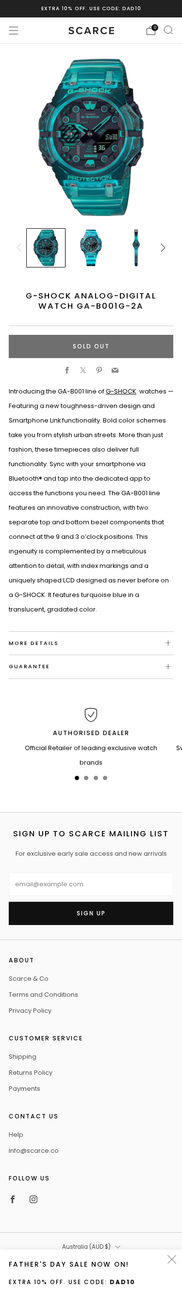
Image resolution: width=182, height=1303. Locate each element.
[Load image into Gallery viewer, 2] (90, 247)
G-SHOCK (121, 391)
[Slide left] (20, 248)
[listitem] (91, 8)
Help (16, 1134)
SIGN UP (91, 913)
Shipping (22, 1056)
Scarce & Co (29, 978)
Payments (24, 1088)
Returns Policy (30, 1072)
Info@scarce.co (34, 1150)
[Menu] (13, 30)
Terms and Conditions (43, 994)
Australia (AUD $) (86, 1247)
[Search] (168, 30)
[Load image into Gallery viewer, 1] (45, 247)
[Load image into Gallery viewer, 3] (135, 247)
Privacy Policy (30, 1010)
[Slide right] (161, 248)
